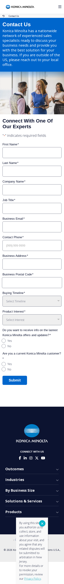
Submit (15, 380)
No (9, 346)
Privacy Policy (32, 579)
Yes (9, 341)
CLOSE (42, 523)
